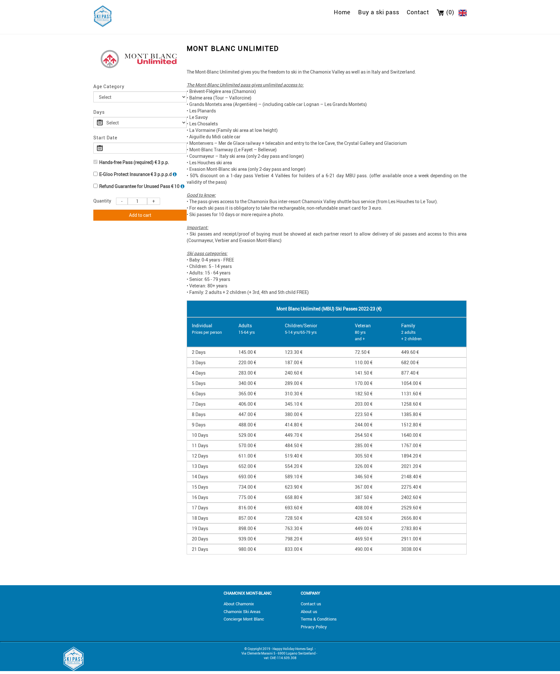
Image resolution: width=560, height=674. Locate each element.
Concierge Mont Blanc (244, 619)
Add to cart (140, 215)
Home (342, 12)
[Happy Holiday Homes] (102, 15)
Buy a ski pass (378, 12)
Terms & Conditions (319, 619)
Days (99, 112)
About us (309, 611)
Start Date (105, 137)
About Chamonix (239, 604)
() (450, 12)
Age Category (108, 86)
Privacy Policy (314, 627)
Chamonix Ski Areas (242, 611)
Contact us (311, 604)
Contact (418, 12)
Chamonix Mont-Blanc (248, 593)
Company (310, 593)
